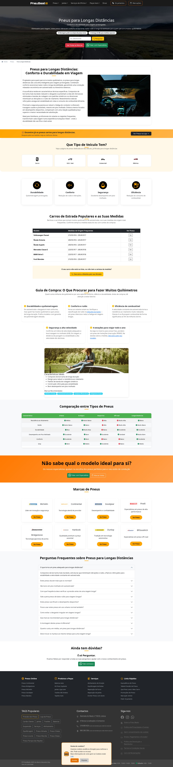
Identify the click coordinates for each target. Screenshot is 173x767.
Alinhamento (48, 726)
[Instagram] (127, 717)
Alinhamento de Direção (96, 683)
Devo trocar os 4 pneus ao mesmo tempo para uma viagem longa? (65, 634)
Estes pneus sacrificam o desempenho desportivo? (59, 602)
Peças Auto (94, 3)
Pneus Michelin (27, 689)
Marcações (137, 3)
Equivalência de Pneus (128, 683)
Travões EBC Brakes (61, 693)
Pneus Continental (28, 683)
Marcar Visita (99, 475)
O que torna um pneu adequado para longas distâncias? (61, 567)
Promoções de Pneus (128, 693)
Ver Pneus (37, 517)
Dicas (105, 3)
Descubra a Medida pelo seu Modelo (88, 274)
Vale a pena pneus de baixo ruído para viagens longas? (61, 597)
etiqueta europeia (94, 312)
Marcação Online (126, 696)
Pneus (55, 3)
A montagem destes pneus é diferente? (55, 623)
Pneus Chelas (55, 731)
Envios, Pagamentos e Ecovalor (136, 737)
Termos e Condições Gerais (134, 748)
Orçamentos (119, 3)
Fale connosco (88, 664)
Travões (47, 721)
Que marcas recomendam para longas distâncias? (59, 618)
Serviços (37, 726)
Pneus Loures (28, 736)
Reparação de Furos (94, 689)
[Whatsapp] (132, 717)
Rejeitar (84, 760)
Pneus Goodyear (27, 693)
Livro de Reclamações (132, 753)
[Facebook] (122, 717)
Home (5, 62)
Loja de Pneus (45, 717)
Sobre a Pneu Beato (131, 722)
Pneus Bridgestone (28, 686)
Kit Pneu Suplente (61, 686)
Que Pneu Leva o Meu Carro (130, 689)
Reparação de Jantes (95, 693)
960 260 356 (96, 730)
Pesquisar (99, 39)
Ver (131, 235)
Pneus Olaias (55, 736)
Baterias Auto (59, 683)
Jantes (64, 3)
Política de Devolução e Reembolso (133, 743)
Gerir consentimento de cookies (136, 732)
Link (71, 756)
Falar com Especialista (98, 45)
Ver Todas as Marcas (74, 45)
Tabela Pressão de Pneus (129, 686)
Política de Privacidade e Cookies (136, 727)
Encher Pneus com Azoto (96, 696)
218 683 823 (95, 726)
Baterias (56, 721)
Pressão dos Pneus (30, 717)
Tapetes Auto (59, 696)
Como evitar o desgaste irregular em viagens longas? (60, 612)
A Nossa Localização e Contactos (92, 721)
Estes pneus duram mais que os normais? (56, 581)
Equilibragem (28, 731)
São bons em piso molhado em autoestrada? (57, 586)
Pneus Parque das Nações (33, 741)
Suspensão (27, 726)
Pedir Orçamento (126, 699)
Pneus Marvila (41, 736)
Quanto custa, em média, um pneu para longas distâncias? (62, 628)
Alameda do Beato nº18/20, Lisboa (93, 716)
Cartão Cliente (28, 721)
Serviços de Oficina (78, 3)
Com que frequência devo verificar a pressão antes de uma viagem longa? (68, 591)
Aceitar (74, 760)
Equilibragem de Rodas (96, 686)
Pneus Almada (41, 731)
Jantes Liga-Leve (60, 689)
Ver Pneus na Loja (140, 134)
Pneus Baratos (26, 696)
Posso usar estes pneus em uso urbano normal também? (62, 607)
